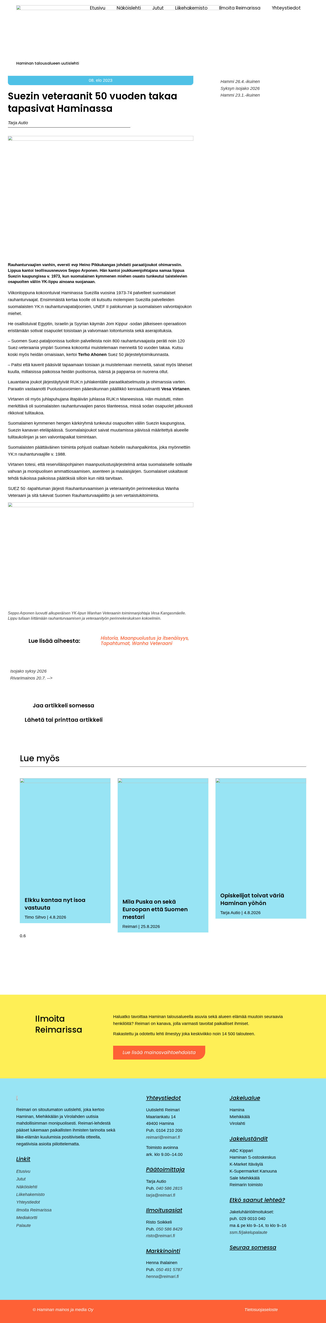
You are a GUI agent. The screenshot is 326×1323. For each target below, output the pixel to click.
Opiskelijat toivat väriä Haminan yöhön (252, 899)
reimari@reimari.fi (163, 1137)
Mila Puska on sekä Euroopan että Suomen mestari (155, 909)
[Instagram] (244, 1259)
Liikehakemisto (191, 8)
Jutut (158, 8)
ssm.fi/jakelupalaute (248, 1232)
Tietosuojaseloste (261, 1309)
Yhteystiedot (286, 8)
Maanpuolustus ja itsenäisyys (154, 638)
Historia (109, 638)
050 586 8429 (169, 1229)
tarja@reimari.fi (160, 1195)
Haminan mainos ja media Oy (66, 1309)
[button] (124, 705)
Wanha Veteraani (152, 643)
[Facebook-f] (233, 1259)
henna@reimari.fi (162, 1276)
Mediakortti (26, 1217)
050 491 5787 (169, 1269)
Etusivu (97, 8)
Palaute (23, 1225)
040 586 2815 (169, 1188)
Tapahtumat (115, 643)
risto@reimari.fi (160, 1235)
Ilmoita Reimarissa (239, 8)
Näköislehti (129, 8)
